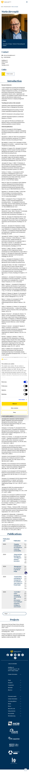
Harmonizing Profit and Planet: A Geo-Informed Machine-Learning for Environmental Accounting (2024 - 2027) (13, 626)
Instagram (19, 655)
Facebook (8, 655)
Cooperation (11, 685)
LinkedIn (22, 655)
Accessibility (11, 713)
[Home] (6, 2)
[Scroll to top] (25, 770)
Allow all (14, 403)
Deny (14, 412)
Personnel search (7, 6)
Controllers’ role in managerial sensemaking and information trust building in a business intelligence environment (18, 599)
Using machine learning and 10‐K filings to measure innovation (18, 558)
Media (9, 703)
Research (10, 682)
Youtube (15, 655)
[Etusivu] (15, 651)
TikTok (15, 658)
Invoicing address (12, 701)
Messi (9, 706)
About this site (11, 708)
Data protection (11, 711)
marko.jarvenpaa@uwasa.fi (9, 55)
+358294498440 (6, 57)
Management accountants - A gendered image (18, 569)
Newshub (10, 687)
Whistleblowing (11, 716)
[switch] (25, 386)
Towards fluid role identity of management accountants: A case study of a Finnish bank (18, 581)
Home (2, 6)
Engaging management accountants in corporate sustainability (18, 547)
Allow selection (14, 408)
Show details (22, 399)
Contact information (12, 674)
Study (9, 680)
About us (10, 690)
